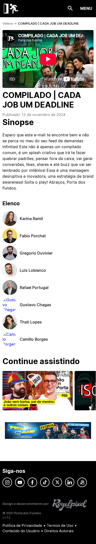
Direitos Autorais (59, 530)
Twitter (57, 482)
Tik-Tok (44, 482)
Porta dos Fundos (11, 9)
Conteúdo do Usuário (21, 530)
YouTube (20, 482)
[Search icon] (70, 8)
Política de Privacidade (22, 525)
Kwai (82, 482)
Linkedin (69, 482)
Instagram (7, 482)
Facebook (32, 482)
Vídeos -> (9, 23)
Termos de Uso (60, 525)
